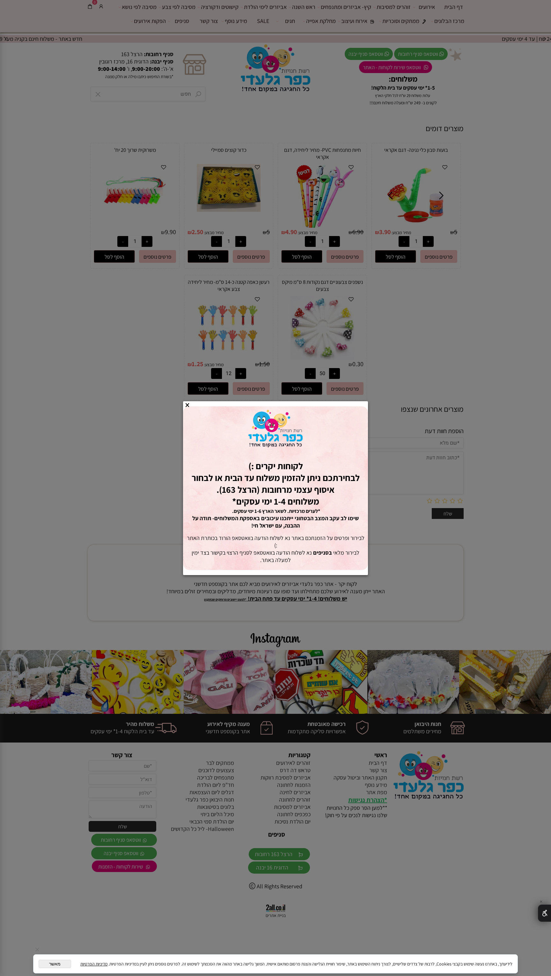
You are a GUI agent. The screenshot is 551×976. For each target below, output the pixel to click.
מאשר (55, 963)
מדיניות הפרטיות (93, 964)
